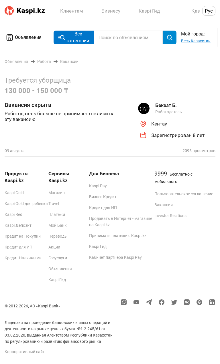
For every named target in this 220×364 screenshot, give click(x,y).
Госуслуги (57, 258)
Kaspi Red (13, 214)
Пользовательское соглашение (183, 194)
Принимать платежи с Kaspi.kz (117, 235)
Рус (209, 11)
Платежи (56, 214)
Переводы (58, 236)
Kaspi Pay (98, 186)
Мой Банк (57, 225)
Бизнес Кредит (103, 196)
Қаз (195, 11)
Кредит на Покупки (23, 236)
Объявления (28, 37)
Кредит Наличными (23, 258)
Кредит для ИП (18, 247)
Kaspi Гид (57, 279)
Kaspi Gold (14, 192)
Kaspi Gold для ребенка (26, 203)
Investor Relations (170, 215)
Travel (53, 203)
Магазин (56, 192)
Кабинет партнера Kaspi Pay (115, 257)
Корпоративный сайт (25, 351)
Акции (54, 247)
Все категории (78, 37)
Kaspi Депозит (18, 225)
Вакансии (163, 204)
